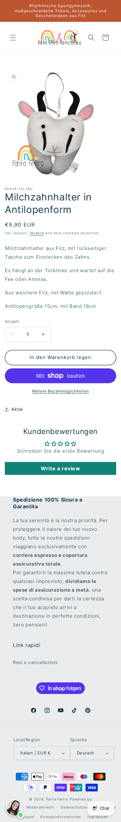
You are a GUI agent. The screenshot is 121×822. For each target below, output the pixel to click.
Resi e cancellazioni (35, 662)
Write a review (60, 468)
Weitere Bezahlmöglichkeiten (60, 391)
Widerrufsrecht (40, 807)
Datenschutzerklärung (81, 807)
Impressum (97, 817)
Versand (37, 233)
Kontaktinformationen (60, 817)
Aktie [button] (17, 409)
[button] (13, 38)
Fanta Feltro (57, 799)
